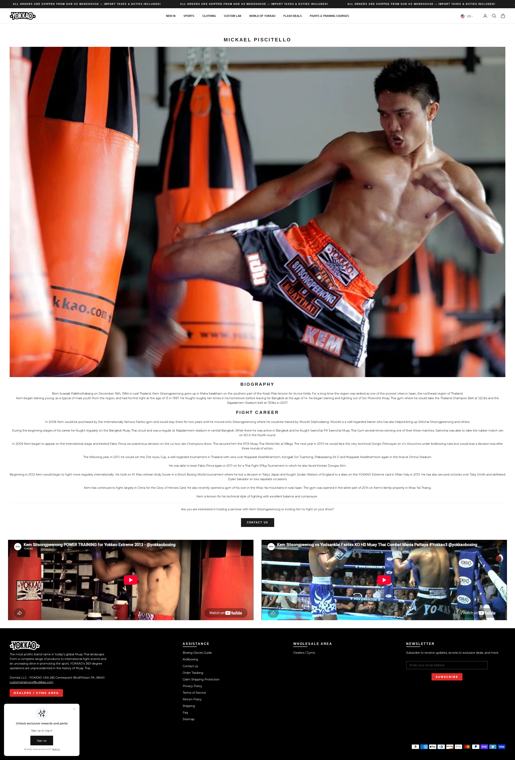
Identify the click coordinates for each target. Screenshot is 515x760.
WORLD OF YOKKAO (262, 15)
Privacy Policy (192, 686)
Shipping (189, 706)
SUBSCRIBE (447, 677)
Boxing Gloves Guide (197, 653)
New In (170, 15)
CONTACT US (257, 522)
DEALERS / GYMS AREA (36, 693)
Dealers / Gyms (304, 653)
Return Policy (192, 699)
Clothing (209, 15)
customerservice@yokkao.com (31, 682)
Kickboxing (190, 659)
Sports (188, 15)
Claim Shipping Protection (201, 679)
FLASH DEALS (292, 15)
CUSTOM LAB (232, 15)
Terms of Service (194, 693)
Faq (185, 712)
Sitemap (189, 719)
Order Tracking (193, 673)
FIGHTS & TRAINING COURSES (329, 15)
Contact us (190, 666)
